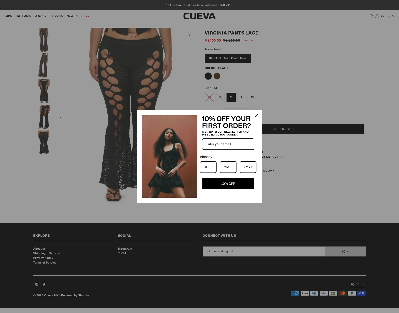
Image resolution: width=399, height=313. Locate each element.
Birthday (206, 157)
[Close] (257, 115)
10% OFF (228, 183)
